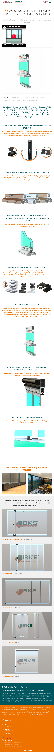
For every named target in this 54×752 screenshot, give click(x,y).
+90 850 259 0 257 (27, 750)
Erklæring (5, 97)
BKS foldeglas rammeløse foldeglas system (14, 742)
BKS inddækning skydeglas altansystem (13, 746)
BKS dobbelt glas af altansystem (11, 744)
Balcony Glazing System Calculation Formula (25, 100)
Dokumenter (6, 100)
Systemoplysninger (16, 97)
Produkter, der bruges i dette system (34, 97)
